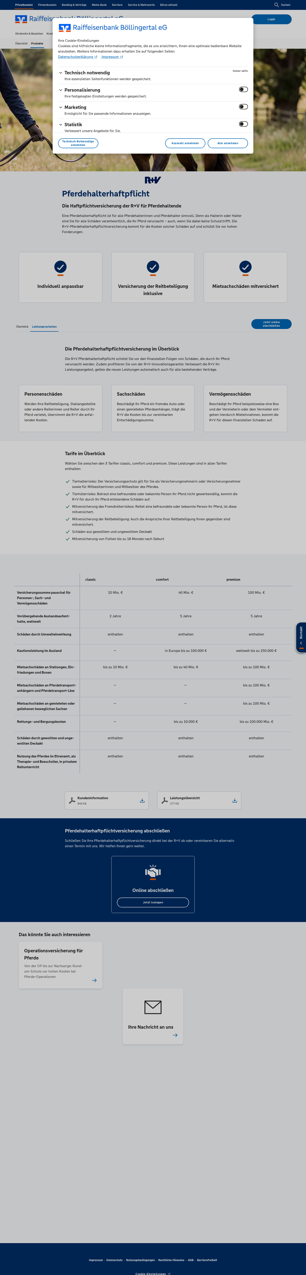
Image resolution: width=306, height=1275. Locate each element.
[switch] (243, 89)
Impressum (110, 57)
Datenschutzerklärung (76, 57)
